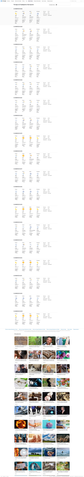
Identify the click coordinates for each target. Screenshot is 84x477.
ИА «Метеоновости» (80, 476)
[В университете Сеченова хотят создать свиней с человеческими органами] (49, 356)
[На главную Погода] (4, 1)
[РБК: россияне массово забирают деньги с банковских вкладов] (49, 426)
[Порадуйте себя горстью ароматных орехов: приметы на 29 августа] (63, 440)
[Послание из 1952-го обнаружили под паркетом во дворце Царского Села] (21, 342)
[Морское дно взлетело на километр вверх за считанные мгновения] (49, 440)
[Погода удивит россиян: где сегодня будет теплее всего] (35, 454)
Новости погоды (63, 329)
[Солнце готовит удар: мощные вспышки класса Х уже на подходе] (21, 426)
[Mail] (1, 1)
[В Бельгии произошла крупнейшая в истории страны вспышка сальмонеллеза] (35, 426)
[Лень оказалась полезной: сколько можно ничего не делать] (21, 398)
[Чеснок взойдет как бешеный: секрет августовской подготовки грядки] (49, 398)
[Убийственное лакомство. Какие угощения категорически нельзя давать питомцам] (21, 356)
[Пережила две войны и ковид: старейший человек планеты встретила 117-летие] (49, 370)
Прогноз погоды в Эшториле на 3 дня (11, 329)
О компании (4, 476)
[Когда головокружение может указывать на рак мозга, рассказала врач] (49, 412)
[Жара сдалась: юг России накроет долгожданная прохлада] (63, 370)
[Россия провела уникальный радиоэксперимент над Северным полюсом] (63, 454)
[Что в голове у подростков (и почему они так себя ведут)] (35, 356)
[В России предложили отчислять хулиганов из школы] (35, 412)
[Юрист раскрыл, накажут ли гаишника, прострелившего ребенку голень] (35, 398)
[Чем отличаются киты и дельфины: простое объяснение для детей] (35, 468)
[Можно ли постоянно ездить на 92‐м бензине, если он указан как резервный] (21, 440)
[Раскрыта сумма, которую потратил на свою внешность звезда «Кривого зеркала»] (49, 342)
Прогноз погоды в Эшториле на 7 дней (39, 329)
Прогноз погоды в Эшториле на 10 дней (53, 329)
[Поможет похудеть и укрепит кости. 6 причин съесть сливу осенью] (63, 356)
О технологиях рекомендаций (65, 476)
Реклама (7, 476)
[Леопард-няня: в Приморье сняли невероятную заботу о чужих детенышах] (35, 342)
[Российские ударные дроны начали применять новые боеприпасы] (49, 468)
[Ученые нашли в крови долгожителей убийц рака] (35, 384)
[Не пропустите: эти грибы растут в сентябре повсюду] (49, 454)
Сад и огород (70, 329)
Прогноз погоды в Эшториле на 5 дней (25, 329)
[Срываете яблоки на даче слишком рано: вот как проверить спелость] (63, 384)
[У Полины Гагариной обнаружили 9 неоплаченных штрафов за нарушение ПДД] (63, 412)
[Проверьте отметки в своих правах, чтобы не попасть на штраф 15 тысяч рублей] (21, 468)
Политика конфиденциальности (57, 476)
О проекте (50, 476)
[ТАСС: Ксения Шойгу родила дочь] (35, 440)
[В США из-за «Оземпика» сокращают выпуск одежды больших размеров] (63, 342)
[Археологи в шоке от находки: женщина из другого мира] (21, 384)
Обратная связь (72, 476)
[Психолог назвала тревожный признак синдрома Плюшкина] (63, 398)
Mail (1, 476)
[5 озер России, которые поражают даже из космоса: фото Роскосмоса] (49, 384)
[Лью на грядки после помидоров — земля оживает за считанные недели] (63, 468)
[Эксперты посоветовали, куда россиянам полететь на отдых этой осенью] (63, 426)
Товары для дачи (76, 329)
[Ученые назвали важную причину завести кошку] (35, 370)
